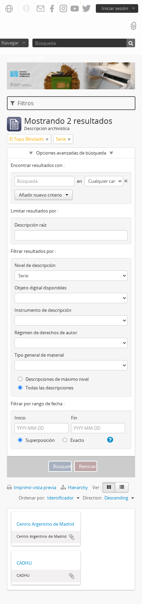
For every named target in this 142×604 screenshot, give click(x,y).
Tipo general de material (39, 355)
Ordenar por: (32, 498)
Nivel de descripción (34, 265)
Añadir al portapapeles (71, 537)
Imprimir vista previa (34, 487)
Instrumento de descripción (42, 310)
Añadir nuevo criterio (40, 195)
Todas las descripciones (48, 388)
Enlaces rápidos (26, 8)
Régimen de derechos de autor (45, 332)
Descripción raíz (30, 225)
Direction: (92, 498)
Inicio (20, 418)
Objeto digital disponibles (40, 288)
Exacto (76, 440)
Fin (74, 418)
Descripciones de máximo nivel (56, 379)
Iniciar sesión (115, 8)
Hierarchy (78, 487)
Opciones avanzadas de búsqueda (71, 153)
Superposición (39, 440)
